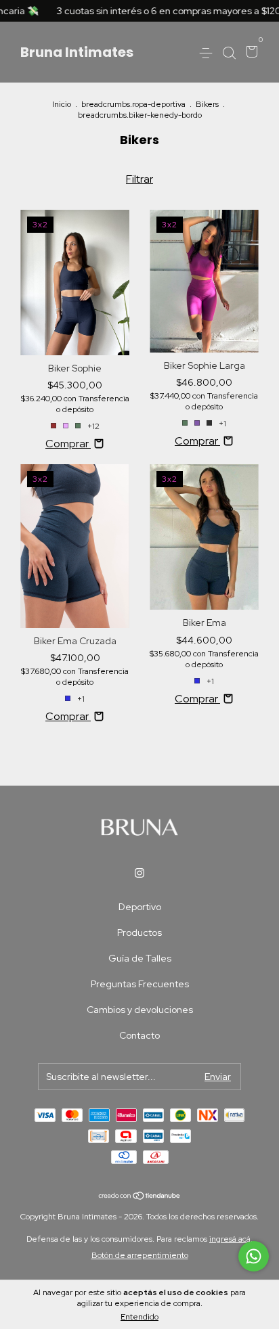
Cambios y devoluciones (140, 1010)
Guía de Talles (139, 958)
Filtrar (139, 179)
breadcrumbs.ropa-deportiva (133, 104)
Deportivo (140, 907)
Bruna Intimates (76, 52)
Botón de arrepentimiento (139, 1255)
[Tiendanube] (140, 1196)
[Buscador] (228, 53)
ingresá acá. (231, 1239)
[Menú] (208, 53)
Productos (139, 932)
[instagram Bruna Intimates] (139, 873)
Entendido (139, 1316)
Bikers (207, 104)
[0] (249, 53)
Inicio (61, 104)
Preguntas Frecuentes (140, 984)
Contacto (139, 1035)
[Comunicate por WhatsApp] (253, 1256)
